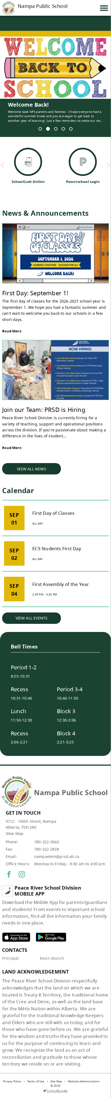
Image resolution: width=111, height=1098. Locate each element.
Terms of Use (35, 1081)
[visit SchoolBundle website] (55, 1091)
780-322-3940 (46, 841)
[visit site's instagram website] (22, 875)
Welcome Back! (28, 104)
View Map (14, 833)
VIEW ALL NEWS (31, 468)
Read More (12, 331)
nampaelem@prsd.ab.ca (56, 856)
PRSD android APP (51, 937)
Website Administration (83, 1081)
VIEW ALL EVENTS (32, 618)
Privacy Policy (12, 1081)
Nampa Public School (43, 6)
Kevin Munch (52, 958)
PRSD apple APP (16, 937)
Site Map (56, 1081)
